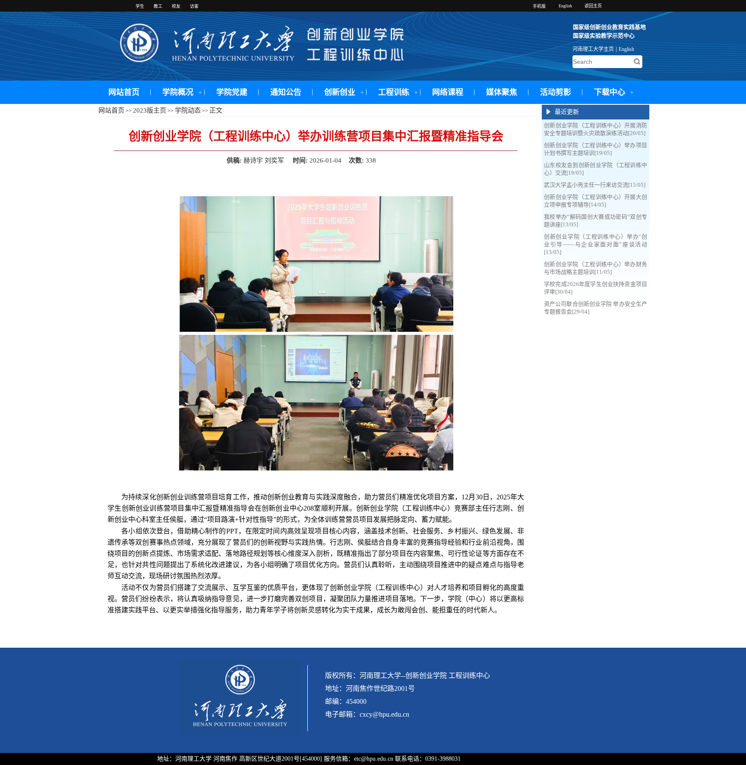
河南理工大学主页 (593, 49)
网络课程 (447, 92)
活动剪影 (555, 92)
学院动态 (188, 110)
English (626, 49)
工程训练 (393, 92)
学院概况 (177, 92)
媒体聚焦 (501, 92)
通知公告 (285, 92)
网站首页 (123, 92)
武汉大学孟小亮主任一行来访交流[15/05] (594, 185)
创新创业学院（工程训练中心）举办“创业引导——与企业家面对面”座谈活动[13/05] (595, 244)
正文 (215, 110)
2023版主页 (149, 110)
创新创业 (339, 92)
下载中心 (609, 92)
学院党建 (231, 92)
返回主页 (593, 5)
